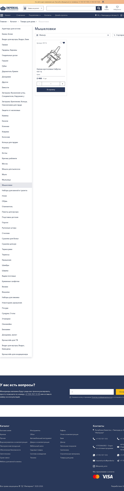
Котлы (4, 153)
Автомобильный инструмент (41, 438)
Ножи (4, 196)
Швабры (5, 265)
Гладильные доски (9, 55)
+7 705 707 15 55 (32, 394)
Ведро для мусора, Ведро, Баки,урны (13, 347)
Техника (33, 458)
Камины (5, 116)
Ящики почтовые (9, 276)
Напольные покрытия (68, 446)
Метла (5, 164)
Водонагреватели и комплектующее (13, 442)
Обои (32, 434)
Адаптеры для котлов (11, 29)
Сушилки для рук (9, 244)
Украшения (6, 260)
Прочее (3, 438)
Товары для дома (27, 22)
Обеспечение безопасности (10, 450)
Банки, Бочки (7, 34)
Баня (62, 438)
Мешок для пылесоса (11, 169)
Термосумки (7, 249)
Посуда (5, 308)
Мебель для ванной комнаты (10, 462)
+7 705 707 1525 (95, 2)
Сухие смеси (4, 458)
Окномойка (7, 324)
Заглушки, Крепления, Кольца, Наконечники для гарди (14, 103)
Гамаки (5, 45)
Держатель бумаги (10, 71)
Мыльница (6, 180)
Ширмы (5, 271)
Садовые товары (36, 450)
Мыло (4, 174)
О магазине (20, 15)
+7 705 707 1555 (84, 2)
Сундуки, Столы (8, 313)
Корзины (5, 148)
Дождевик (6, 77)
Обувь (4, 201)
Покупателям (34, 15)
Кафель (63, 430)
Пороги (5, 222)
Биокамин (6, 329)
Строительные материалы (70, 454)
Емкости (5, 87)
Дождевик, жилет (9, 335)
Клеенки (5, 126)
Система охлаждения (38, 454)
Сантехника (64, 450)
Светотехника (5, 454)
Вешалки (5, 292)
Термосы (5, 255)
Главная (3, 22)
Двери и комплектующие (39, 442)
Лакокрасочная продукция (10, 446)
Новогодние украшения (12, 303)
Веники (5, 287)
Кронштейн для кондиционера (15, 354)
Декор (62, 442)
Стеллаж (6, 233)
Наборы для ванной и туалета (14, 190)
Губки (4, 66)
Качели (5, 121)
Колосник (6, 137)
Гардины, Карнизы (9, 50)
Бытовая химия (5, 430)
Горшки (5, 61)
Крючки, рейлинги (9, 158)
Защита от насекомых (11, 110)
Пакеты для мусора (10, 212)
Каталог (8, 15)
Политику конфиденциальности (102, 397)
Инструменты (35, 430)
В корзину (51, 90)
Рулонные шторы (9, 228)
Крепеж (3, 434)
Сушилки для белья (10, 239)
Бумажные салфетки (10, 281)
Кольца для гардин (10, 142)
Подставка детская (10, 217)
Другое (5, 82)
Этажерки (6, 319)
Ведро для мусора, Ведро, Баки (15, 39)
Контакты (47, 15)
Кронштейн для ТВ (10, 340)
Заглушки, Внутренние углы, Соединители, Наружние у (13, 94)
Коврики (5, 132)
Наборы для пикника (10, 297)
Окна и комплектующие (69, 434)
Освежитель (7, 206)
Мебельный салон (36, 446)
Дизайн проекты (61, 15)
